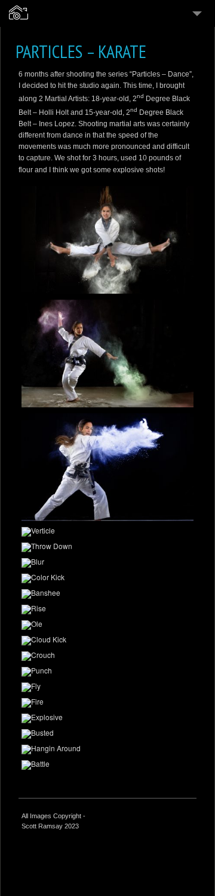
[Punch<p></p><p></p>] (108, 671)
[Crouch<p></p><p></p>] (108, 656)
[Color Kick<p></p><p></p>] (108, 578)
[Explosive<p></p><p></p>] (108, 718)
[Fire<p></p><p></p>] (108, 703)
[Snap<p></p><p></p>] (108, 353)
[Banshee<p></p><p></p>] (108, 594)
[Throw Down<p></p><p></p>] (108, 547)
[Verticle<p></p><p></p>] (108, 532)
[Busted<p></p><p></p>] (108, 734)
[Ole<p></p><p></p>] (108, 625)
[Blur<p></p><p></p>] (108, 563)
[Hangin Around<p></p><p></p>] (108, 749)
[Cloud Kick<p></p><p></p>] (108, 640)
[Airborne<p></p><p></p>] (108, 240)
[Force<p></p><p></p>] (108, 467)
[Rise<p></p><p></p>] (108, 609)
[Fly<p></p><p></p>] (108, 687)
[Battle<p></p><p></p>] (108, 765)
